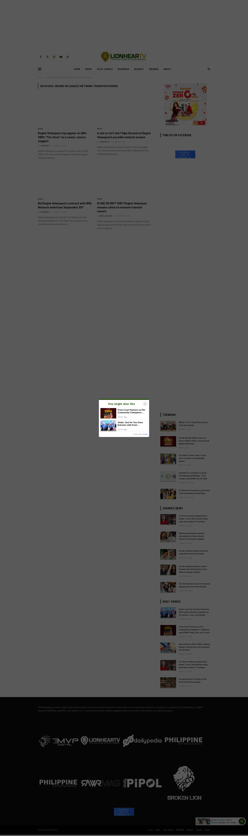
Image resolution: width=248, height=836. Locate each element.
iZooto (145, 434)
